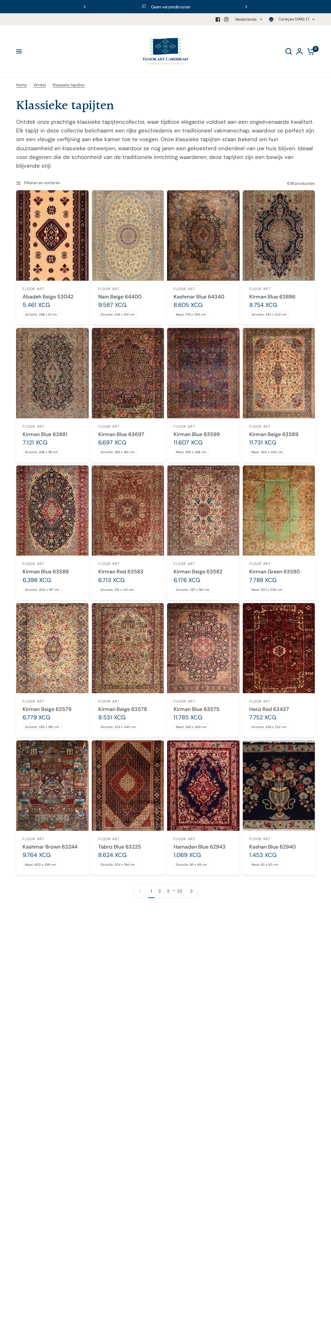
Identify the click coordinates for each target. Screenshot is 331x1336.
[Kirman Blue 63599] (203, 373)
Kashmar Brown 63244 (50, 846)
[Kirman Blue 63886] (279, 235)
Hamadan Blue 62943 (200, 846)
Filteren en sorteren (42, 182)
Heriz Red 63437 (269, 709)
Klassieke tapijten (69, 85)
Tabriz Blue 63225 (119, 846)
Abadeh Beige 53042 (48, 296)
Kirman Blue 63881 (45, 434)
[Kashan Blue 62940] (279, 785)
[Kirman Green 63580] (279, 510)
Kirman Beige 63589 (273, 434)
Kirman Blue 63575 (196, 709)
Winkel (40, 85)
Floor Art (33, 289)
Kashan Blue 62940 (272, 846)
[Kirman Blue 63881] (52, 373)
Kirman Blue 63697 (121, 434)
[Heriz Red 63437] (279, 648)
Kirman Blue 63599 (197, 434)
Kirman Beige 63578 (122, 709)
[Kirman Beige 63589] (279, 373)
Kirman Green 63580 (274, 571)
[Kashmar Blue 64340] (203, 235)
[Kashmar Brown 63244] (52, 785)
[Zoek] (288, 51)
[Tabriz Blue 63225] (128, 785)
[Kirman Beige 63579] (52, 648)
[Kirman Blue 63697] (128, 373)
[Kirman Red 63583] (128, 510)
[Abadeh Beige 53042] (52, 235)
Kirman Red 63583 (121, 571)
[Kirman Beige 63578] (128, 648)
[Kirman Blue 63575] (203, 648)
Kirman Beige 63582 (198, 571)
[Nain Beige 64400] (128, 235)
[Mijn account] (299, 51)
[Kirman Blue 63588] (52, 510)
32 (179, 891)
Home (21, 85)
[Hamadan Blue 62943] (203, 785)
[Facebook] (218, 19)
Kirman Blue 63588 (46, 571)
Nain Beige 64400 (120, 296)
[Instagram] (226, 19)
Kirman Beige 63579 (47, 709)
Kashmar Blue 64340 (199, 296)
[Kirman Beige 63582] (203, 510)
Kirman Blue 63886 (272, 296)
